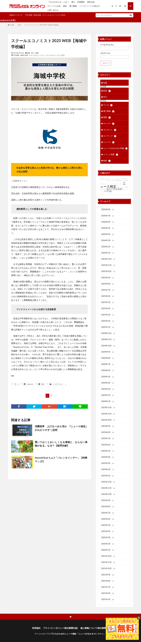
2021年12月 (108, 556)
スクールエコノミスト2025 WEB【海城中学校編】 (41, 25)
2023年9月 (107, 426)
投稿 (107, 91)
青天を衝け (125, 179)
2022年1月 (107, 550)
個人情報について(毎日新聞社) (94, 628)
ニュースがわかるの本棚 (115, 148)
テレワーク (103, 180)
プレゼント (109, 130)
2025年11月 (108, 265)
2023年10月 (108, 420)
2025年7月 (107, 290)
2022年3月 (107, 537)
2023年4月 (107, 457)
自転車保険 (103, 189)
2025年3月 (107, 315)
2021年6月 (107, 593)
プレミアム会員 (53, 6)
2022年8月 (107, 506)
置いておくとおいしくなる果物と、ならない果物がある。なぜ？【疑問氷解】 (61, 444)
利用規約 (36, 628)
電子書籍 (73, 6)
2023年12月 (108, 407)
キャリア (108, 123)
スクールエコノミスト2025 (55, 55)
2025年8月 (107, 284)
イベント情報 (110, 154)
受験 (36, 53)
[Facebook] (18, 406)
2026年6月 (107, 222)
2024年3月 (107, 389)
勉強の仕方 (118, 179)
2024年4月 (107, 383)
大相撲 (124, 180)
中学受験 (28, 15)
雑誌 (65, 6)
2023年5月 (107, 451)
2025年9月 (107, 277)
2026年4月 (107, 234)
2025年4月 (107, 308)
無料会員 (91, 2)
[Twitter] (34, 406)
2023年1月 (107, 475)
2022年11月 (108, 488)
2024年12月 (108, 333)
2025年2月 (107, 321)
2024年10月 (108, 345)
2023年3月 (107, 463)
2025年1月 (107, 327)
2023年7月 (107, 438)
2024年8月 (107, 358)
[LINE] (80, 406)
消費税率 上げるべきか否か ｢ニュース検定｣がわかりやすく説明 (61, 428)
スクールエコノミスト (37, 55)
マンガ (107, 105)
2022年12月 (108, 482)
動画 (106, 160)
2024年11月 (108, 339)
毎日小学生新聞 (114, 189)
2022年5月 (107, 525)
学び (32, 53)
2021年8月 (107, 581)
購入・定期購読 (78, 2)
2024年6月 (107, 370)
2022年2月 (107, 544)
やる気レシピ (103, 184)
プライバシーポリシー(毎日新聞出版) (60, 628)
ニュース (108, 142)
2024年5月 (107, 376)
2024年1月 (107, 401)
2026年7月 (107, 215)
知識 (19, 25)
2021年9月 (107, 574)
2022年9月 (107, 500)
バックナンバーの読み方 (89, 6)
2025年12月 (108, 259)
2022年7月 (107, 513)
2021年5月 (107, 599)
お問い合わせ (53, 10)
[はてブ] (64, 406)
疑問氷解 (37, 15)
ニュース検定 (113, 184)
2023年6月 (107, 444)
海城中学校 (24, 55)
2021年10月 (108, 568)
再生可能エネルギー (109, 179)
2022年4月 (107, 531)
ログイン (106, 63)
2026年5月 (107, 228)
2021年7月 (107, 587)
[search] (130, 15)
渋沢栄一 (109, 180)
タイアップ (109, 136)
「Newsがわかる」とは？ (58, 2)
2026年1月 (107, 253)
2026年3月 (107, 240)
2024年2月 (107, 395)
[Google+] (49, 406)
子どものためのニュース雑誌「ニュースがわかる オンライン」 (78, 634)
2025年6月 (107, 296)
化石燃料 (125, 187)
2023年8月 (107, 432)
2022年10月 (108, 494)
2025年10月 (108, 271)
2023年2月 (107, 469)
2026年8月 (107, 209)
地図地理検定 (118, 180)
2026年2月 (107, 246)
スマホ (121, 187)
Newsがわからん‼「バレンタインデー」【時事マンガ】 (61, 459)
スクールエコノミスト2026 (53, 15)
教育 (127, 180)
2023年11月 (108, 414)
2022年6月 (107, 519)
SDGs (102, 179)
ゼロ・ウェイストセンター (115, 184)
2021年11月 (108, 562)
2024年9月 (107, 352)
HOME (12, 25)
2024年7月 (107, 364)
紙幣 (113, 180)
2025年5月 (107, 302)
